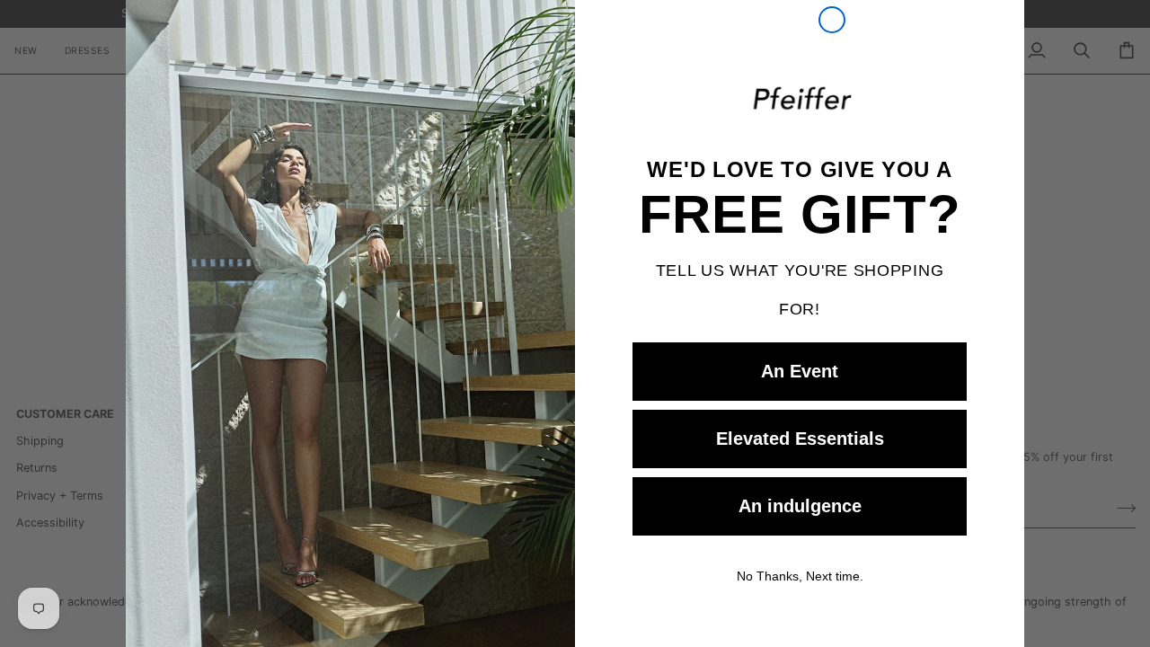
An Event (799, 371)
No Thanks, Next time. (799, 575)
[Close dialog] (832, 19)
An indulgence (799, 506)
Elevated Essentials (800, 438)
